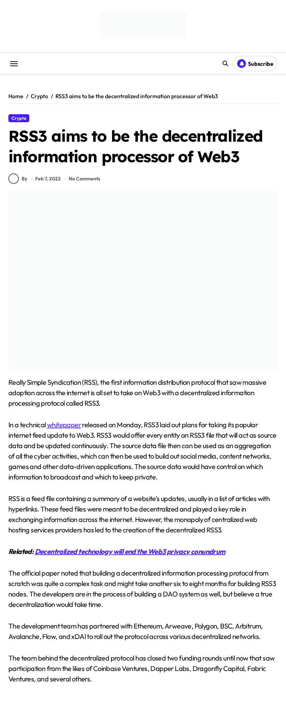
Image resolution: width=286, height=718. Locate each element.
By (24, 178)
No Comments (84, 178)
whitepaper (64, 424)
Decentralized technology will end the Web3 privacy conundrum (130, 551)
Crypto (19, 118)
